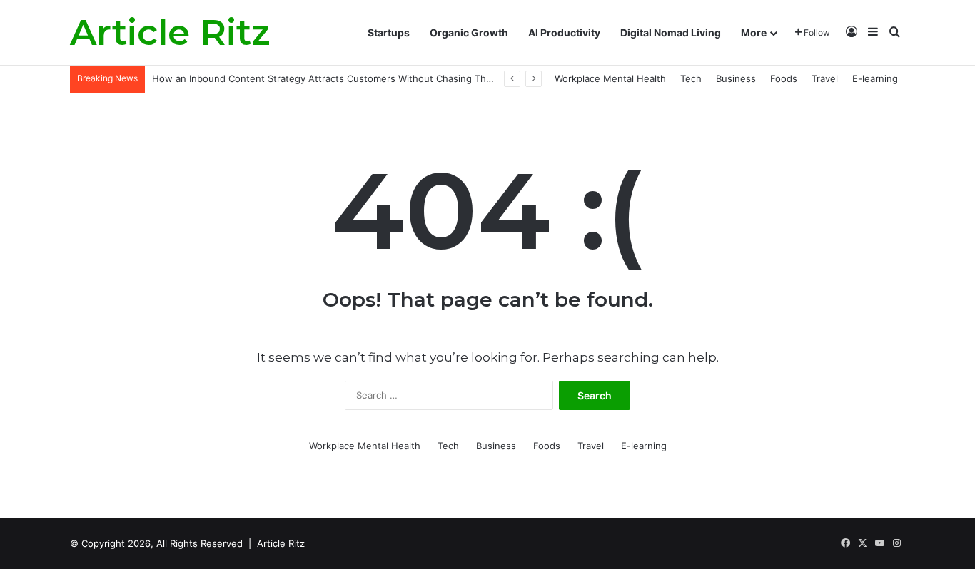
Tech (691, 78)
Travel (825, 78)
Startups (389, 32)
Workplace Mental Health (610, 78)
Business (736, 78)
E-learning (875, 78)
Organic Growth (469, 32)
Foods (783, 78)
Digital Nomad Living (670, 32)
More (754, 32)
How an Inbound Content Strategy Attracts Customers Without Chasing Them (326, 78)
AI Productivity (564, 32)
